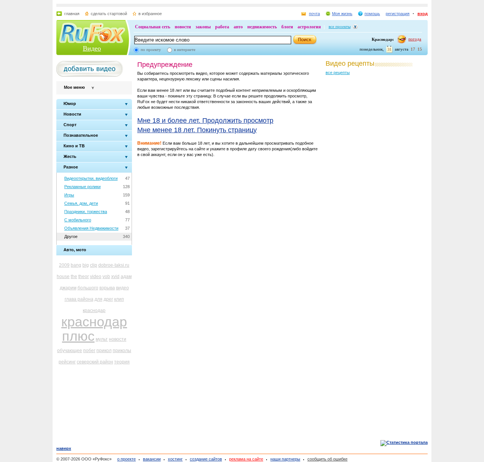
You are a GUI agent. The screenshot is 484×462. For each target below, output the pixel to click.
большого (88, 287)
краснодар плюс (94, 329)
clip (93, 265)
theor (83, 276)
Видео (92, 48)
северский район (95, 362)
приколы (122, 350)
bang (76, 265)
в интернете (184, 49)
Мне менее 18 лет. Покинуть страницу (197, 130)
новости (183, 26)
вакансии (152, 459)
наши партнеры (285, 459)
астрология (309, 26)
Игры (69, 195)
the (74, 276)
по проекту (151, 49)
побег (89, 350)
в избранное (150, 13)
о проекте (126, 459)
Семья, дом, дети (81, 203)
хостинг (175, 459)
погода (414, 39)
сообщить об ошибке (327, 459)
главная (71, 13)
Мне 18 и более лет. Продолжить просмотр (205, 120)
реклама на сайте (246, 459)
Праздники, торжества (85, 211)
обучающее (69, 350)
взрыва (107, 287)
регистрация (398, 13)
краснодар (94, 310)
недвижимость (262, 26)
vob (106, 276)
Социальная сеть (152, 26)
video (95, 276)
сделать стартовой (109, 13)
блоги (287, 26)
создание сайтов (206, 459)
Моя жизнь (342, 13)
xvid (115, 276)
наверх (63, 448)
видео (122, 287)
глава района (79, 299)
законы (203, 26)
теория (122, 362)
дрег (108, 299)
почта (314, 13)
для (98, 299)
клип (119, 299)
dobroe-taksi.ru (113, 265)
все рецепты (338, 72)
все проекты (340, 26)
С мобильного (77, 220)
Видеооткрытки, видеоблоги (91, 178)
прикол (104, 350)
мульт (102, 339)
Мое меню (74, 87)
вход (422, 13)
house (63, 276)
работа (222, 26)
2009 (64, 265)
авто (238, 26)
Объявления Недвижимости (91, 228)
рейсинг (67, 362)
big (85, 265)
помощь (372, 13)
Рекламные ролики (82, 186)
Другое (71, 236)
